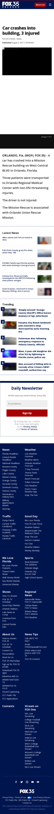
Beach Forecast (32, 478)
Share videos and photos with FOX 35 (33, 653)
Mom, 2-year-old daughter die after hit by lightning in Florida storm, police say (34, 354)
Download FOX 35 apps (10, 671)
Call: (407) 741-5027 (32, 639)
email (38, 782)
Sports (29, 558)
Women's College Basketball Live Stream (33, 755)
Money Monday (32, 550)
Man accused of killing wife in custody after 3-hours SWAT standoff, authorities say (34, 367)
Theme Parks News (8, 572)
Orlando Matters (10, 608)
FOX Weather (31, 485)
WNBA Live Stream (30, 762)
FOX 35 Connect (32, 659)
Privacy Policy (30, 426)
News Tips (31, 634)
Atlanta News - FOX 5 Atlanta (32, 612)
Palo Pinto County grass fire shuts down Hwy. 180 (17, 251)
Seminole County (10, 487)
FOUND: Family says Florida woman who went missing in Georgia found (18, 264)
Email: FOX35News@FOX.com (36, 645)
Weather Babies (32, 527)
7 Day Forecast (32, 469)
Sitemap (6, 508)
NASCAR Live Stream (31, 733)
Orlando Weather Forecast (33, 464)
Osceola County (9, 484)
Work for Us (8, 657)
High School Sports (33, 577)
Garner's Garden (32, 540)
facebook (16, 782)
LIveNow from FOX (9, 619)
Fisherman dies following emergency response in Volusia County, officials (32, 341)
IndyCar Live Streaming (30, 739)
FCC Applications (10, 698)
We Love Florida (32, 520)
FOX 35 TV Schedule (7, 600)
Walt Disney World (10, 577)
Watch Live (40, 5)
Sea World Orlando (11, 581)
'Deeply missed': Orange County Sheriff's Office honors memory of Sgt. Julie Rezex (34, 313)
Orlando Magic (31, 568)
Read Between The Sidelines (31, 563)
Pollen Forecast (32, 482)
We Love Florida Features (9, 566)
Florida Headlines (10, 453)
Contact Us (7, 650)
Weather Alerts (32, 459)
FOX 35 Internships (11, 660)
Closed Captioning (10, 691)
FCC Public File (9, 695)
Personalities (8, 653)
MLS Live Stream (33, 767)
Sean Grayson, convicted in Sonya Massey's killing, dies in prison (17, 289)
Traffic (6, 516)
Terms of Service (28, 429)
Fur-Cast (29, 543)
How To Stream (9, 595)
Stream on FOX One (31, 707)
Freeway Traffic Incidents (9, 531)
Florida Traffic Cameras (8, 537)
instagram (27, 782)
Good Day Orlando (11, 605)
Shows (6, 591)
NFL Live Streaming (29, 715)
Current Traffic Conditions (9, 525)
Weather (30, 449)
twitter (21, 782)
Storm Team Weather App (31, 490)
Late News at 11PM (8, 613)
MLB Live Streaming (29, 727)
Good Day (31, 516)
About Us (8, 634)
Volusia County (9, 490)
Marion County (9, 477)
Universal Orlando (10, 584)
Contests (8, 706)
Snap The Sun (31, 495)
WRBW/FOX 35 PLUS (9, 687)
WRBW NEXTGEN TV (10, 681)
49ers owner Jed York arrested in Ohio (17, 238)
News (19, 39)
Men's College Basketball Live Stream (32, 746)
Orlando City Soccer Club (30, 572)
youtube (32, 782)
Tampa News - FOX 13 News (32, 606)
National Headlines (11, 463)
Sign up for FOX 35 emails (11, 665)
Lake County (8, 473)
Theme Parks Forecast (31, 474)
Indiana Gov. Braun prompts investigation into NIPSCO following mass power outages (18, 278)
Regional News (30, 593)
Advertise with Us (10, 676)
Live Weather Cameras (31, 455)
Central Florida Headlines (9, 458)
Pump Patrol (8, 520)
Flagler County (9, 470)
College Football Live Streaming (32, 721)
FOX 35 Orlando (8, 39)
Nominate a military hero (8, 495)
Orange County (9, 480)
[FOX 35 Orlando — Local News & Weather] (10, 4)
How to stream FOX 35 (9, 639)
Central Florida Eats (9, 625)
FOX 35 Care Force (33, 523)
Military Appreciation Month (8, 503)
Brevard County (9, 466)
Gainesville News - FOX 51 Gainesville (33, 600)
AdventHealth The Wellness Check (33, 532)
